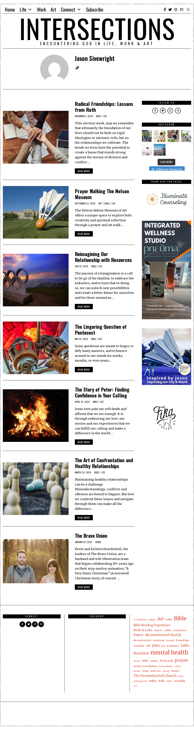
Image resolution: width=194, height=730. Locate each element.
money (136, 661)
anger (152, 619)
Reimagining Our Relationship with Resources (103, 256)
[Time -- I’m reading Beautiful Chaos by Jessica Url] (146, 150)
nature (154, 660)
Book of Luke (142, 630)
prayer (181, 660)
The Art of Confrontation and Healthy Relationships (104, 463)
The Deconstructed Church (155, 676)
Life (23, 9)
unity (152, 681)
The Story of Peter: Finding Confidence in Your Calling (102, 392)
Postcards (166, 660)
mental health (169, 652)
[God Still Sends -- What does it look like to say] (160, 150)
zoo (135, 686)
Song (145, 670)
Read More (84, 171)
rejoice (178, 666)
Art (53, 9)
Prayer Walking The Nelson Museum (102, 194)
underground (140, 681)
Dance (138, 635)
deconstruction (142, 640)
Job (148, 645)
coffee (167, 630)
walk (161, 681)
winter (169, 681)
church (158, 630)
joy (163, 645)
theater (175, 670)
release (137, 671)
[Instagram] (175, 9)
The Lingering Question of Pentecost (101, 329)
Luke (185, 645)
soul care (155, 670)
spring (166, 671)
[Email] (181, 9)
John (156, 645)
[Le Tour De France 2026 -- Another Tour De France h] (187, 136)
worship (179, 681)
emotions (158, 640)
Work (41, 9)
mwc (145, 660)
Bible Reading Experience (151, 625)
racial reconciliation (145, 666)
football (170, 640)
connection (179, 630)
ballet (169, 619)
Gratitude (138, 645)
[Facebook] (165, 9)
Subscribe (94, 9)
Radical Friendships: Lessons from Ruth (104, 106)
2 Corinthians (140, 619)
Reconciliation (166, 666)
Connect (68, 9)
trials (180, 676)
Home (10, 9)
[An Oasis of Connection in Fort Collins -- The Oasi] (146, 136)
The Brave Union (91, 535)
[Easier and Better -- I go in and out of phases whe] (160, 136)
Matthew (141, 653)
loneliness (173, 645)
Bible (98, 116)
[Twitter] (170, 9)
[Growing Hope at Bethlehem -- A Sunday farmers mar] (173, 136)
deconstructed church (163, 635)
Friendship (182, 640)
